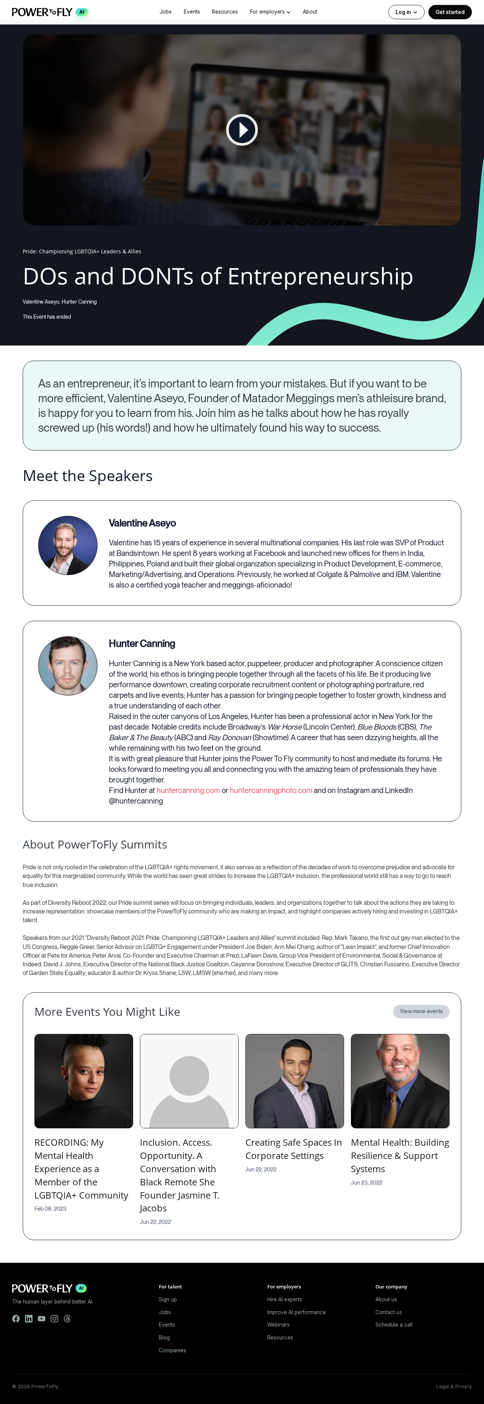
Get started (450, 12)
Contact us (388, 1312)
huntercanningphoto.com (271, 790)
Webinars (278, 1325)
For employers (267, 12)
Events (192, 12)
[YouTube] (41, 1318)
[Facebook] (16, 1318)
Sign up (168, 1299)
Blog (164, 1338)
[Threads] (67, 1318)
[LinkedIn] (29, 1318)
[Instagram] (54, 1318)
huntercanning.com (188, 790)
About (310, 12)
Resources (225, 12)
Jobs (166, 12)
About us (386, 1299)
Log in (403, 12)
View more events (421, 1011)
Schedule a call (394, 1325)
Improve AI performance (296, 1312)
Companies (172, 1350)
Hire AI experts (284, 1299)
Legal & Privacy (454, 1386)
